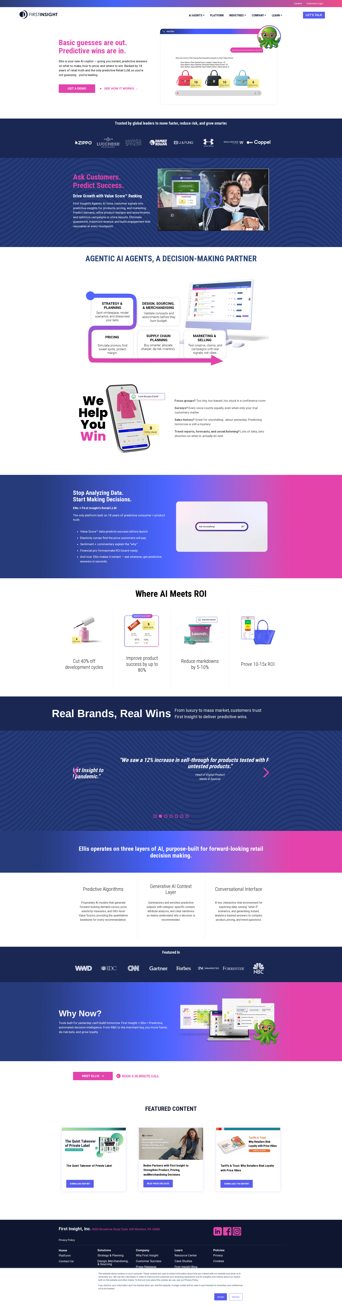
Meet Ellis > (93, 1076)
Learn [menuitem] (276, 15)
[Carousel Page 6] (181, 816)
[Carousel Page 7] (187, 816)
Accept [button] (220, 1296)
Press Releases (146, 1267)
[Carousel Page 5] (176, 816)
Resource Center (186, 1255)
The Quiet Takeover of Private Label (89, 1165)
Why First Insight (147, 1255)
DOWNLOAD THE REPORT (236, 1183)
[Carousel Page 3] (165, 816)
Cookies (218, 1261)
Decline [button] (236, 1296)
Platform (65, 1255)
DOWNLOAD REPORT (80, 1183)
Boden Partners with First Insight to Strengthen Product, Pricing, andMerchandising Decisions (165, 1170)
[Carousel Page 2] (160, 816)
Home (63, 1250)
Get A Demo (77, 88)
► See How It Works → (118, 88)
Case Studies (183, 1261)
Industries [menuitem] (236, 15)
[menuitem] (195, 16)
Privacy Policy (67, 1240)
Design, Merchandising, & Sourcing (112, 1262)
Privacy (218, 1255)
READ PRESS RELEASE (158, 1183)
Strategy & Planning (110, 1255)
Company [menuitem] (258, 15)
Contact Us (66, 1261)
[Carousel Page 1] (155, 816)
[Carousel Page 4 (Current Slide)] (171, 816)
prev (78, 772)
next (263, 772)
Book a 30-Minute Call (140, 1076)
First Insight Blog (186, 1267)
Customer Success (148, 1261)
